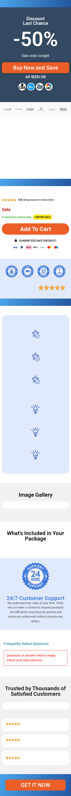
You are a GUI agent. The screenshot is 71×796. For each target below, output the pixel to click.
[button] (35, 229)
